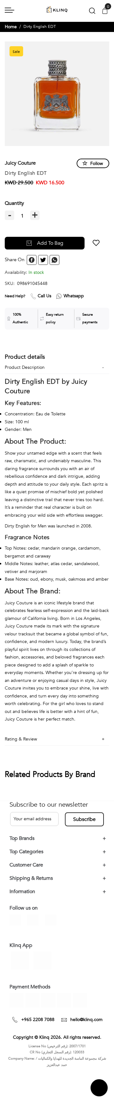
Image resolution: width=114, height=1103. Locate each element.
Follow (96, 164)
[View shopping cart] (104, 11)
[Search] (92, 12)
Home (11, 27)
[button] (96, 243)
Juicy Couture (20, 163)
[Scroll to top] (99, 1087)
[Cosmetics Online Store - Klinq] (57, 10)
